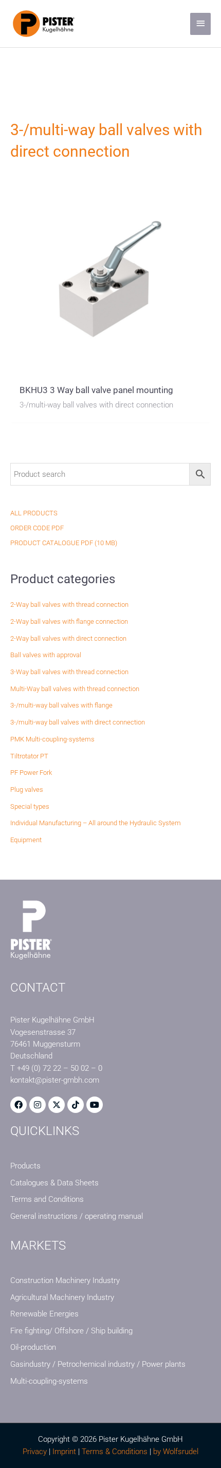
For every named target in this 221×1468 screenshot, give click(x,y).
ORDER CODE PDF (37, 528)
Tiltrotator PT (29, 756)
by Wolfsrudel (175, 1451)
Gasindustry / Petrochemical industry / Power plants (98, 1364)
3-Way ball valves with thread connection (69, 672)
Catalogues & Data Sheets (54, 1182)
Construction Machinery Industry (65, 1280)
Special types (29, 806)
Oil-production (33, 1347)
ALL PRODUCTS (34, 513)
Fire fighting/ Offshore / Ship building (71, 1330)
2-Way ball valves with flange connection (69, 621)
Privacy (35, 1451)
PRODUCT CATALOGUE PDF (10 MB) (63, 543)
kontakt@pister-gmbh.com (54, 1080)
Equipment (26, 840)
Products (25, 1165)
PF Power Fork (31, 772)
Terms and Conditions (47, 1199)
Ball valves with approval (45, 655)
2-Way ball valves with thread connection (69, 604)
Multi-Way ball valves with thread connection (74, 689)
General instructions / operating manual (76, 1216)
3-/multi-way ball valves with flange (61, 705)
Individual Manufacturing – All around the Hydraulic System (95, 823)
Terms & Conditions (115, 1451)
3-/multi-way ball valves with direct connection (77, 722)
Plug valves (26, 789)
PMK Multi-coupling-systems (52, 739)
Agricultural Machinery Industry (62, 1297)
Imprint (64, 1451)
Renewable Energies (44, 1313)
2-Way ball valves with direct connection (68, 638)
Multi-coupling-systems (49, 1381)
